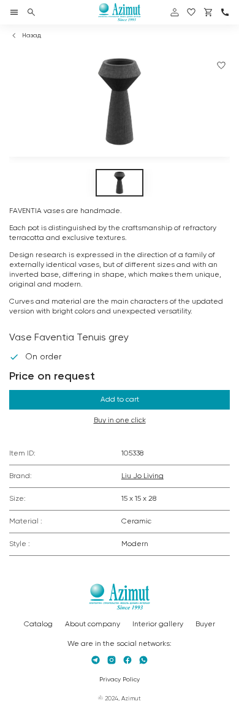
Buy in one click (120, 420)
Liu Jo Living (142, 476)
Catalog (38, 624)
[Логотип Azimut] (119, 12)
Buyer (205, 624)
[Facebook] (127, 660)
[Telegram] (96, 660)
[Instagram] (111, 660)
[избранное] (191, 12)
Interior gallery (157, 624)
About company (92, 624)
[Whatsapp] (143, 660)
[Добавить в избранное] (221, 65)
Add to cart (120, 399)
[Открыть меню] (14, 12)
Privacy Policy (119, 679)
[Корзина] (208, 12)
